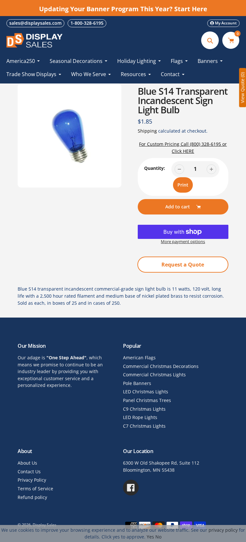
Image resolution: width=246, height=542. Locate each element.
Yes (150, 537)
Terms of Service (35, 488)
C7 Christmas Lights (144, 426)
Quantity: (154, 168)
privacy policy (223, 530)
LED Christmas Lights (145, 392)
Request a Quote (182, 264)
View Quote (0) (242, 87)
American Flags (139, 357)
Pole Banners (137, 383)
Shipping (147, 131)
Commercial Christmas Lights (154, 375)
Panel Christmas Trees (147, 400)
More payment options (183, 241)
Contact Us (29, 471)
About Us (27, 463)
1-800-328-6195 (86, 23)
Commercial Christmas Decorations (161, 366)
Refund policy (32, 497)
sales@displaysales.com (35, 23)
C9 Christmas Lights (144, 409)
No (158, 537)
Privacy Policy (32, 480)
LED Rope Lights (140, 417)
